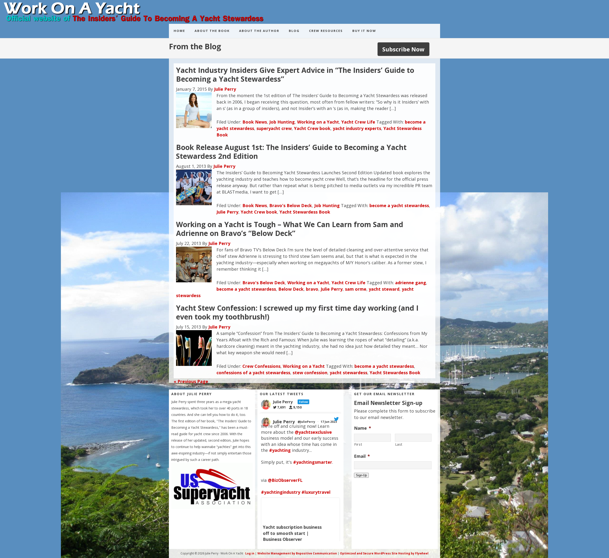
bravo (312, 289)
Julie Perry (227, 212)
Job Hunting (282, 122)
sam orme (355, 289)
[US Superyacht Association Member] (212, 507)
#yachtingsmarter (312, 462)
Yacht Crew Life (358, 122)
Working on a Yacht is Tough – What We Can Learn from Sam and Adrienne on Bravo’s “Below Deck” (289, 228)
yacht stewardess (348, 372)
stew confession (310, 372)
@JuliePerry (306, 422)
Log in (249, 553)
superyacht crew (274, 128)
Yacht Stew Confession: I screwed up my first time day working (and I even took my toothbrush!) (297, 312)
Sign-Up (361, 475)
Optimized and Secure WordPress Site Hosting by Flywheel (384, 553)
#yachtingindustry (280, 492)
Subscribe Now (403, 49)
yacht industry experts (357, 128)
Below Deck (291, 289)
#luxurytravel (315, 492)
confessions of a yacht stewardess (253, 372)
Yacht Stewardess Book (305, 212)
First (358, 444)
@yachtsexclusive (313, 432)
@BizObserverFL (285, 480)
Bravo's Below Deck (290, 205)
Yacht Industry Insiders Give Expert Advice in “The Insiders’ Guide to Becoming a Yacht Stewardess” (295, 74)
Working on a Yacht (318, 122)
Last (399, 444)
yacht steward (384, 289)
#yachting (280, 450)
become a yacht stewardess (399, 205)
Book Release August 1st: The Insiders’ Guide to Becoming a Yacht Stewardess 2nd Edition (291, 151)
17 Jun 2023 (329, 422)
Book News (254, 122)
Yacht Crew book (312, 128)
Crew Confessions (261, 366)
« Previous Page (191, 381)
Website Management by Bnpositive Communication (297, 553)
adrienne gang (410, 282)
